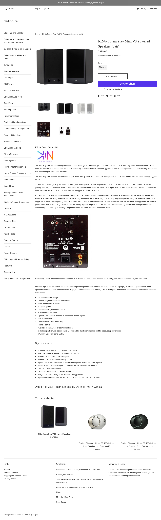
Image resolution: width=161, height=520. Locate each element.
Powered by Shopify (31, 515)
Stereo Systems (11, 154)
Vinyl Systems (10, 161)
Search (7, 469)
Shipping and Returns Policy (16, 259)
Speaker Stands (11, 240)
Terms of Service (11, 472)
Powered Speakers (12, 135)
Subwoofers (9, 180)
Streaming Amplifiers (13, 97)
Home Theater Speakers (17, 173)
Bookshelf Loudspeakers (15, 122)
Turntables (8, 65)
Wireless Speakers (12, 141)
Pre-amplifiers (10, 109)
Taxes (100, 56)
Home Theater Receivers (15, 167)
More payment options (113, 89)
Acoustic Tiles (10, 221)
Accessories (9, 272)
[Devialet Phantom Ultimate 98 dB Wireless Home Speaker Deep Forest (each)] (138, 421)
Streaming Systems (12, 148)
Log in (37, 9)
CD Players (9, 84)
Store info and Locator (13, 33)
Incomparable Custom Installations (13, 194)
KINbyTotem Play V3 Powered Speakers (54, 434)
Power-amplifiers (11, 116)
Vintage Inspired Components (17, 278)
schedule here (134, 476)
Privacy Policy (10, 479)
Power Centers (10, 253)
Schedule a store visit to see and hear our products (16, 41)
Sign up (46, 9)
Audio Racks (9, 234)
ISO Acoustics (10, 215)
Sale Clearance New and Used (15, 57)
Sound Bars (9, 186)
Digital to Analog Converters (16, 202)
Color (100, 63)
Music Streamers (11, 90)
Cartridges (8, 78)
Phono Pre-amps (11, 71)
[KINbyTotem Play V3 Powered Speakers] (54, 416)
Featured (8, 266)
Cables (17, 247)
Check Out (153, 9)
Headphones (9, 227)
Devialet (7, 208)
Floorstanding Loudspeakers (16, 129)
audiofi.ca (11, 21)
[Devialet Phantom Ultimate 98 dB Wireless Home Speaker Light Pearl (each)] (96, 421)
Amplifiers (8, 103)
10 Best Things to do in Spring (17, 49)
